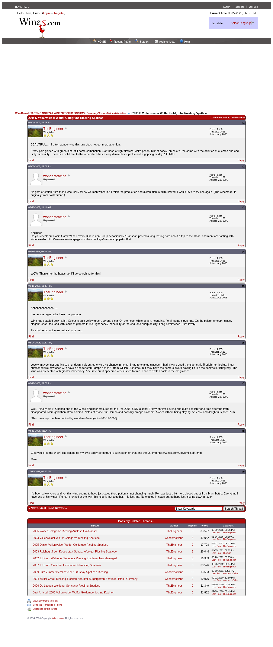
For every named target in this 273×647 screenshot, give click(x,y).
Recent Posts (122, 41)
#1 (243, 122)
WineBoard (22, 113)
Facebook (239, 7)
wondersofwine (54, 176)
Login (46, 13)
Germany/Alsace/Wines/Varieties (107, 113)
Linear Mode (238, 117)
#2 (243, 166)
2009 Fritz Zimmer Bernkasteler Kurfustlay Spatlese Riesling (70, 572)
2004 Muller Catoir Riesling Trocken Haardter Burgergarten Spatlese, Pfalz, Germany (85, 578)
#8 (243, 430)
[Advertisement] (136, 76)
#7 (243, 383)
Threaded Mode (220, 117)
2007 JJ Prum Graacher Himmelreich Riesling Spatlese (67, 565)
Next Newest (56, 508)
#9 (243, 471)
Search (144, 41)
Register (59, 13)
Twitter (226, 7)
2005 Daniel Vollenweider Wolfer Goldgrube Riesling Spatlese (70, 544)
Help (187, 41)
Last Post (216, 532)
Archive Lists (167, 41)
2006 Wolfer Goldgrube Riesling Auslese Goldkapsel (65, 531)
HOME (101, 41)
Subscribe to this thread (45, 609)
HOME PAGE (22, 7)
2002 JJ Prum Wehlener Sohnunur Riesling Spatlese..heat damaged (75, 558)
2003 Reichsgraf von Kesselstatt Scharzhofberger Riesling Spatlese (75, 551)
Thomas (227, 553)
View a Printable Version (45, 600)
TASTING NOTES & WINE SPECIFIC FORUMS (57, 113)
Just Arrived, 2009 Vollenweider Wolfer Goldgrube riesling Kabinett (73, 592)
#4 (243, 251)
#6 (243, 342)
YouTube (253, 7)
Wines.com (58, 618)
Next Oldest (38, 508)
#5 (243, 286)
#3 (243, 207)
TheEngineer (53, 129)
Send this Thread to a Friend (47, 604)
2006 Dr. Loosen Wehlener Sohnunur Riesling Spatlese (66, 585)
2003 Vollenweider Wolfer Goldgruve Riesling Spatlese (66, 537)
